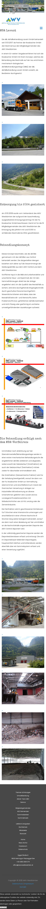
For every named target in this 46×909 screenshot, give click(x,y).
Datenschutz (23, 849)
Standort (23, 834)
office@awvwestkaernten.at (15, 4)
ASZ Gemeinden (23, 811)
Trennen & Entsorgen (23, 792)
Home (23, 839)
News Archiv (23, 843)
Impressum (23, 846)
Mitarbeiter (23, 830)
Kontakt (23, 887)
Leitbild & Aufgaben (23, 824)
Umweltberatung (23, 796)
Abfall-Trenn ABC (23, 799)
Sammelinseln (23, 818)
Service (23, 802)
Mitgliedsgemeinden (23, 808)
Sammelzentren (23, 815)
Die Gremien (23, 827)
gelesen (3, 907)
